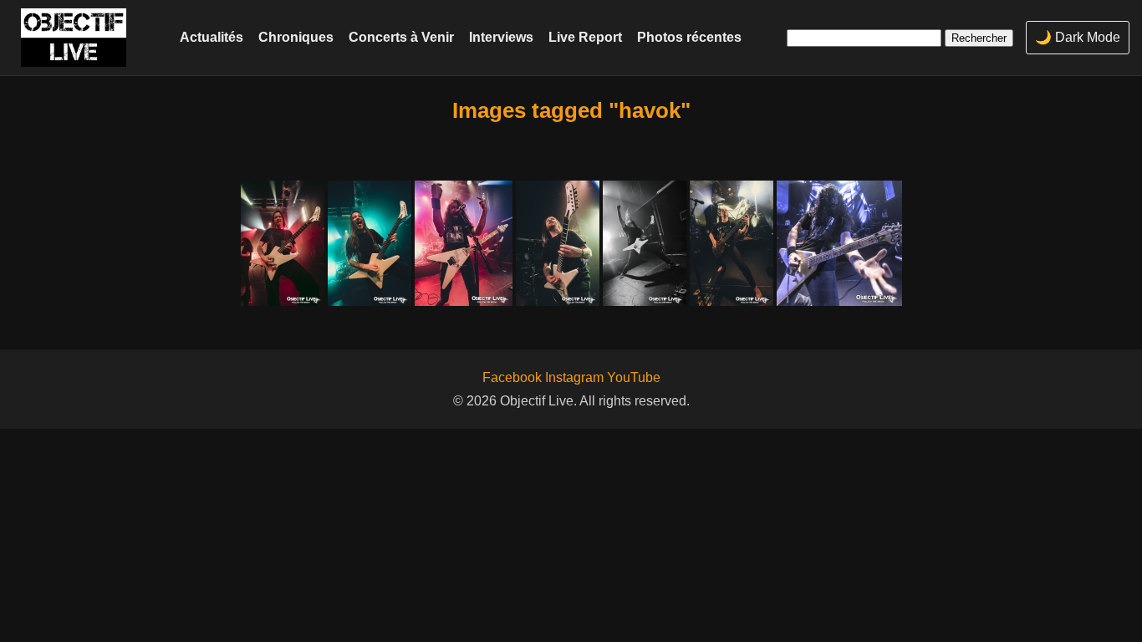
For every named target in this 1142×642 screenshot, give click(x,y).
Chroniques (296, 36)
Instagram (574, 377)
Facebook (512, 377)
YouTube (633, 377)
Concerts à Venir (401, 36)
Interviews (501, 36)
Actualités (211, 36)
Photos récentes (689, 36)
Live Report (585, 36)
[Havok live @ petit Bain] (282, 243)
